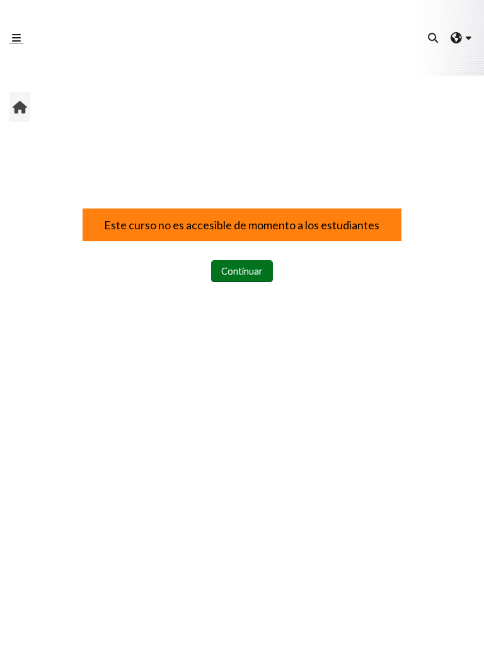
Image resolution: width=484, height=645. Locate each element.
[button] (433, 38)
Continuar (242, 271)
